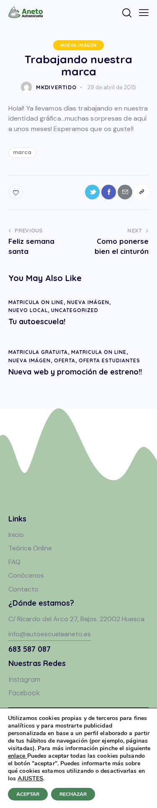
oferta (64, 360)
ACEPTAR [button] (27, 794)
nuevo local (28, 310)
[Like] (16, 192)
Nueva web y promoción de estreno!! (75, 372)
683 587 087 (29, 649)
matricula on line (36, 302)
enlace (17, 756)
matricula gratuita (38, 352)
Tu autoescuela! (36, 321)
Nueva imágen (78, 45)
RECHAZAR (73, 794)
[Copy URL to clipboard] (141, 192)
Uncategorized (74, 310)
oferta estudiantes (109, 360)
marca (22, 152)
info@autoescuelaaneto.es (49, 634)
